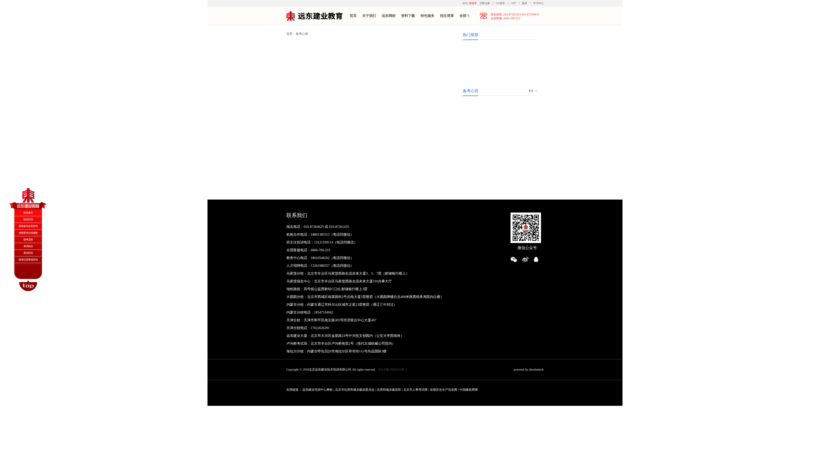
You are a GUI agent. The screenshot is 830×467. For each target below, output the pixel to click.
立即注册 (484, 3)
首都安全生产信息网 (443, 389)
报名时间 (28, 219)
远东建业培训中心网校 (318, 389)
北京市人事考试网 (415, 389)
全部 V (465, 16)
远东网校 (389, 16)
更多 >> (532, 90)
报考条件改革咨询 (28, 226)
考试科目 (28, 246)
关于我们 (369, 16)
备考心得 (302, 33)
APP (513, 3)
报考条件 (28, 212)
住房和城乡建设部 (389, 389)
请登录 (473, 3)
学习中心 (538, 3)
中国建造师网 (469, 389)
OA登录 (501, 3)
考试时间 (28, 252)
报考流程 (28, 239)
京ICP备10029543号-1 (392, 369)
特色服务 (427, 16)
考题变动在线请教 (28, 232)
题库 (524, 3)
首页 (353, 16)
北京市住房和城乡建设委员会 (354, 389)
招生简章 (447, 16)
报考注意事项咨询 (28, 259)
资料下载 (408, 16)
